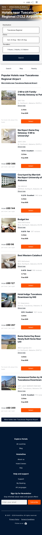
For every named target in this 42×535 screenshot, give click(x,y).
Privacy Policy (14, 519)
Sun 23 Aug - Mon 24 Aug (17, 40)
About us (21, 459)
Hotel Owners (21, 463)
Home (4, 7)
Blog (21, 448)
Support (21, 479)
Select (30, 121)
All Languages (21, 487)
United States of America (18, 7)
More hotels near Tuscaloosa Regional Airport (19, 83)
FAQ (21, 468)
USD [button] (28, 2)
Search (21, 58)
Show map (22, 105)
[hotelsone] (10, 2)
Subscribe (34, 502)
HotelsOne (19, 515)
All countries (21, 444)
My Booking (21, 483)
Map (21, 68)
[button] (21, 2)
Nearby (34, 68)
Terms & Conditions (27, 519)
